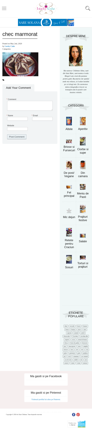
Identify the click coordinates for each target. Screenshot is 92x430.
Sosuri (69, 267)
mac (65, 346)
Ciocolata (75, 336)
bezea (67, 329)
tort (81, 360)
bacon (78, 326)
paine (65, 353)
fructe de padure (74, 343)
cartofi (83, 333)
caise (84, 329)
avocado (72, 326)
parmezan (72, 353)
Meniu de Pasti (83, 195)
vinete (72, 363)
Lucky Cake (10, 46)
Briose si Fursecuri (69, 148)
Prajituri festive (83, 218)
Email (35, 116)
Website (10, 126)
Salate (83, 241)
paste (79, 353)
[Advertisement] (76, 291)
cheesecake (67, 336)
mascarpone (72, 346)
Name (10, 116)
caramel (76, 333)
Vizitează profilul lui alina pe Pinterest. (45, 399)
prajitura (85, 353)
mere (79, 346)
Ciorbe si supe (82, 151)
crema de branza (82, 339)
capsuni (69, 333)
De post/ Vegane (69, 174)
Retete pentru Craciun (69, 244)
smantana (76, 356)
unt (86, 360)
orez (82, 349)
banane (85, 326)
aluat (66, 326)
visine (78, 363)
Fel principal (69, 194)
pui (65, 356)
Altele (69, 129)
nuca (72, 349)
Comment (11, 99)
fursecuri (84, 343)
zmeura (85, 363)
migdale (85, 346)
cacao (79, 329)
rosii (69, 356)
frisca (66, 343)
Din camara (83, 174)
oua (87, 349)
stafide (76, 360)
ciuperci (67, 339)
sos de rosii (68, 360)
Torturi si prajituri (82, 265)
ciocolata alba (84, 336)
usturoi (66, 363)
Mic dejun (69, 217)
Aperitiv (83, 128)
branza (73, 329)
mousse (66, 349)
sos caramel (84, 356)
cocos (73, 339)
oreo (77, 349)
